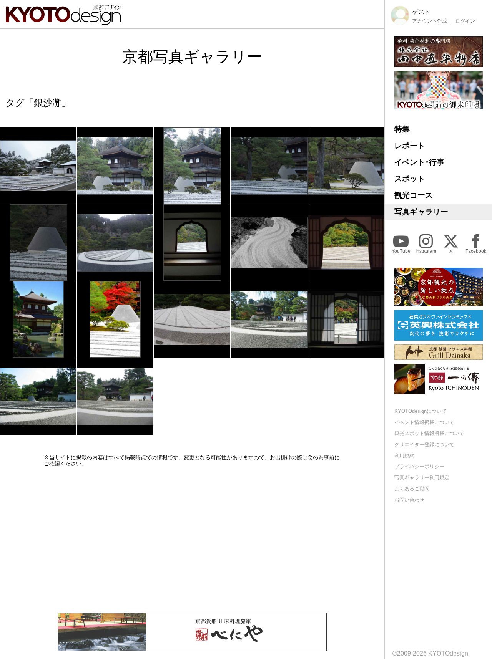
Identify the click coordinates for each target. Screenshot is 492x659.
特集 (402, 129)
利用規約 (404, 456)
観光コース (413, 195)
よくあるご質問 (411, 489)
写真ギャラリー (421, 211)
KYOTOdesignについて (420, 411)
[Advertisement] (192, 540)
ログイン (465, 21)
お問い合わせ (409, 500)
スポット (409, 178)
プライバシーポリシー (419, 466)
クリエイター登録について (424, 444)
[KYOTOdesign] (63, 21)
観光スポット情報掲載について (429, 433)
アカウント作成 (429, 21)
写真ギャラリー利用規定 (421, 477)
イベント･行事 (419, 162)
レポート (409, 145)
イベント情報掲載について (424, 422)
